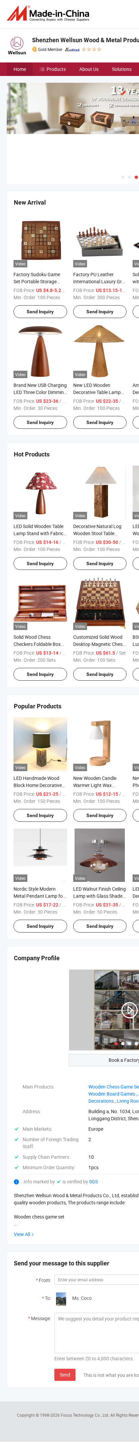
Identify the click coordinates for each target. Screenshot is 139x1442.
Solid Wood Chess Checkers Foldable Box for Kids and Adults (37, 644)
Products (56, 69)
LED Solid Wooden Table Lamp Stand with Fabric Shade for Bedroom (38, 533)
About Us (89, 69)
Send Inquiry (40, 311)
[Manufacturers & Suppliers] (49, 13)
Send (65, 1374)
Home (19, 69)
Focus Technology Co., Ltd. (85, 1415)
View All (22, 1234)
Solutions (122, 69)
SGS (93, 1181)
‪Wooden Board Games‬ (111, 1094)
